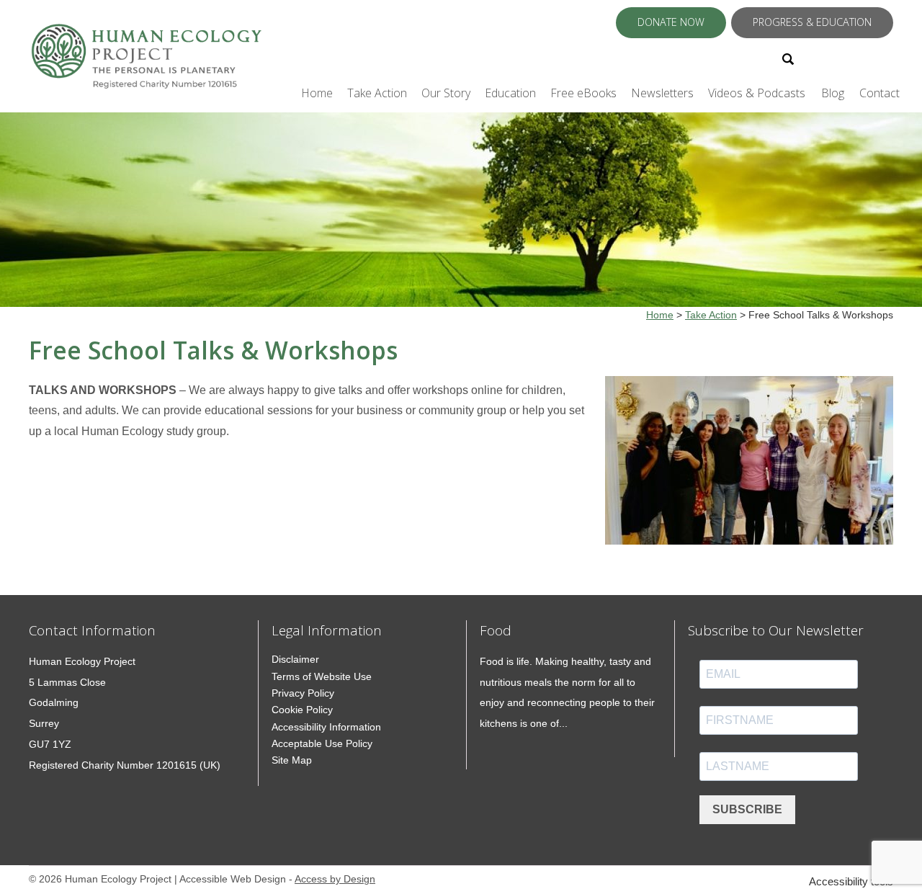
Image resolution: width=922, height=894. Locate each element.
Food (495, 630)
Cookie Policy (302, 709)
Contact (879, 93)
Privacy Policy (303, 693)
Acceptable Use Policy (322, 743)
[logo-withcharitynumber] (146, 63)
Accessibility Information (326, 727)
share (36, 573)
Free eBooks (583, 93)
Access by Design (335, 879)
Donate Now (670, 22)
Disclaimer (295, 659)
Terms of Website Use (322, 676)
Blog (832, 93)
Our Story (445, 93)
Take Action (377, 93)
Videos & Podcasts (756, 93)
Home (317, 93)
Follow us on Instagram (863, 57)
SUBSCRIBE (747, 809)
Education (510, 93)
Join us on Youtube (883, 57)
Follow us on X (825, 57)
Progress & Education (812, 22)
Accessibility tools (851, 881)
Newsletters (662, 93)
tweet (54, 573)
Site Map (292, 760)
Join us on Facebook (844, 57)
